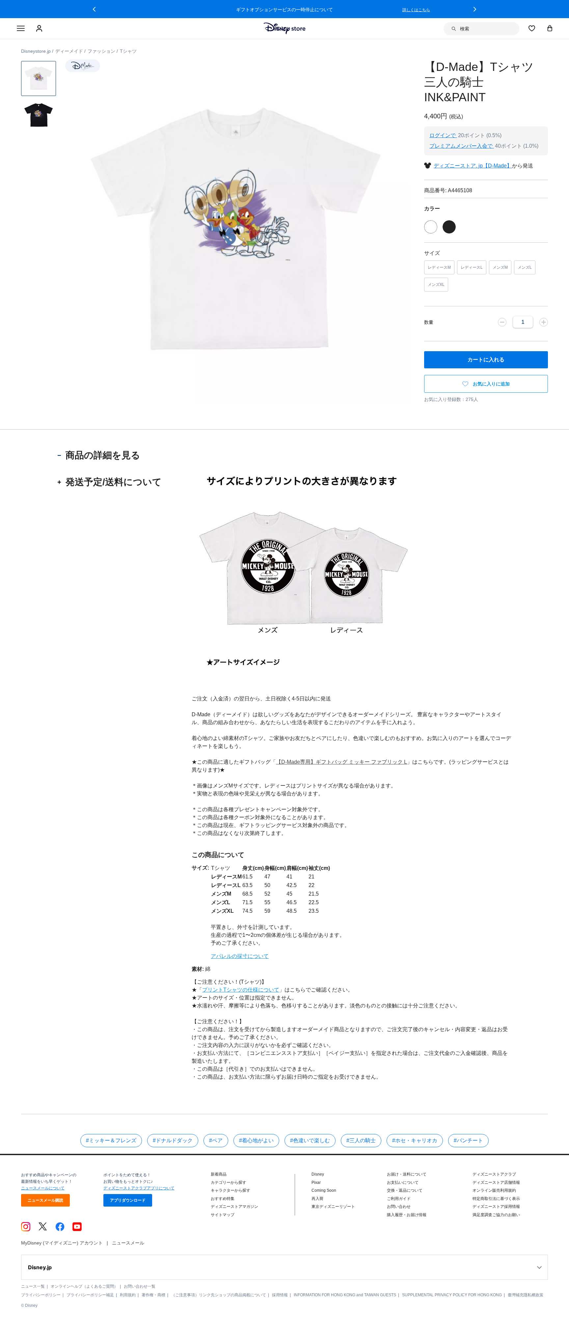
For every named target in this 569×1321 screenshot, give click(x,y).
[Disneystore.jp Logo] (285, 28)
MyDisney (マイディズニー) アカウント (62, 1242)
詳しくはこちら (416, 10)
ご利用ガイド (399, 1198)
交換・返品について (404, 1190)
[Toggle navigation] (20, 28)
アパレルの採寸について (240, 956)
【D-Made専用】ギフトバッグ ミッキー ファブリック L (341, 762)
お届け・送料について (406, 1174)
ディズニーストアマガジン (234, 1206)
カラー (432, 208)
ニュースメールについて (43, 1188)
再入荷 (317, 1198)
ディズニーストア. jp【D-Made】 (473, 166)
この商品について (218, 854)
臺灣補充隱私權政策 (525, 1295)
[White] (430, 226)
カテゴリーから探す (228, 1182)
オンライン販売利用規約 (494, 1190)
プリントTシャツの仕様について (240, 990)
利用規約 (128, 1295)
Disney (318, 1174)
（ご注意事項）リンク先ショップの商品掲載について (218, 1295)
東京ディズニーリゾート (333, 1206)
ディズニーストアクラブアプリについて (139, 1188)
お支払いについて (403, 1182)
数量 (428, 322)
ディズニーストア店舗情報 (496, 1182)
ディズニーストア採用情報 (496, 1206)
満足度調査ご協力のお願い (496, 1215)
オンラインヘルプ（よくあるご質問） (84, 1286)
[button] (94, 9)
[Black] (449, 226)
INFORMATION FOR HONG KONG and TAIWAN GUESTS (345, 1295)
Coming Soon (324, 1190)
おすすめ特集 (222, 1198)
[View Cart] (550, 28)
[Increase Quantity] (543, 322)
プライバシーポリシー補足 (90, 1295)
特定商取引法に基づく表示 (496, 1198)
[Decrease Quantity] (502, 322)
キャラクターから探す (230, 1190)
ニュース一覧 (33, 1286)
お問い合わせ (399, 1206)
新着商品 (219, 1174)
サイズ (432, 253)
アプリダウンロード (128, 1200)
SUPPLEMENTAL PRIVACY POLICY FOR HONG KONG (452, 1295)
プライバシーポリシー (41, 1295)
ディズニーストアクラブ (494, 1174)
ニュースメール (128, 1242)
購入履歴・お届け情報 (406, 1215)
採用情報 (280, 1295)
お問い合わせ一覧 (139, 1286)
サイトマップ (222, 1215)
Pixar (316, 1182)
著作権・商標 (153, 1295)
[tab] (110, 455)
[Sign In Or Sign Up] (40, 29)
